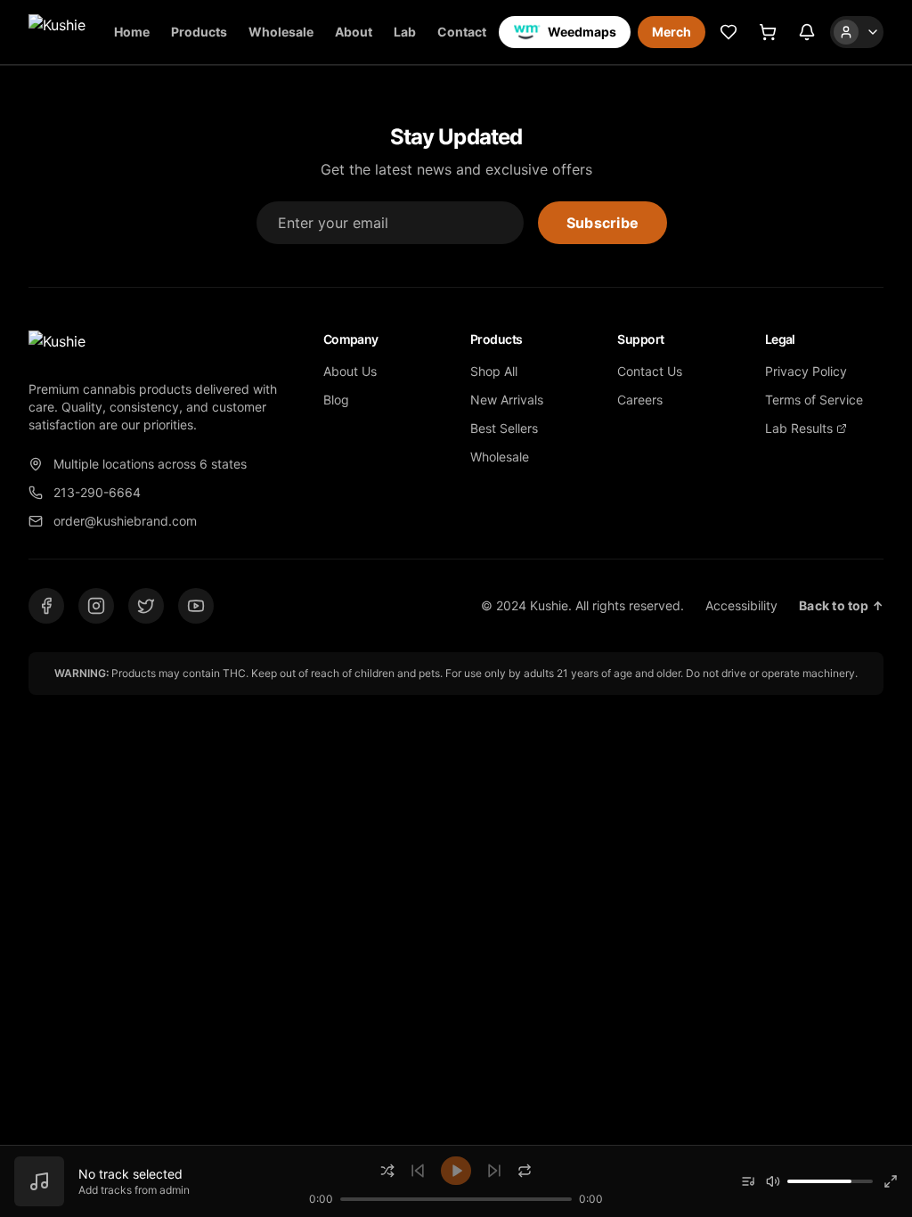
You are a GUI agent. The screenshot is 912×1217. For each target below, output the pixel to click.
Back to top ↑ (841, 605)
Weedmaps (582, 31)
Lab (405, 31)
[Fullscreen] (891, 1181)
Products (199, 31)
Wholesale (281, 31)
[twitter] (146, 606)
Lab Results (799, 428)
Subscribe (602, 223)
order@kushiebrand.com (125, 520)
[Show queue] (748, 1181)
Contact (461, 31)
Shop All (493, 371)
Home (132, 31)
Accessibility (741, 605)
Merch (671, 31)
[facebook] (46, 606)
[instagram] (96, 606)
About (353, 31)
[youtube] (196, 606)
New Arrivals (506, 399)
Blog (336, 399)
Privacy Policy (806, 371)
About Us (350, 371)
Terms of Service (814, 399)
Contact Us (649, 371)
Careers (640, 399)
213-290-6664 (97, 492)
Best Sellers (504, 428)
